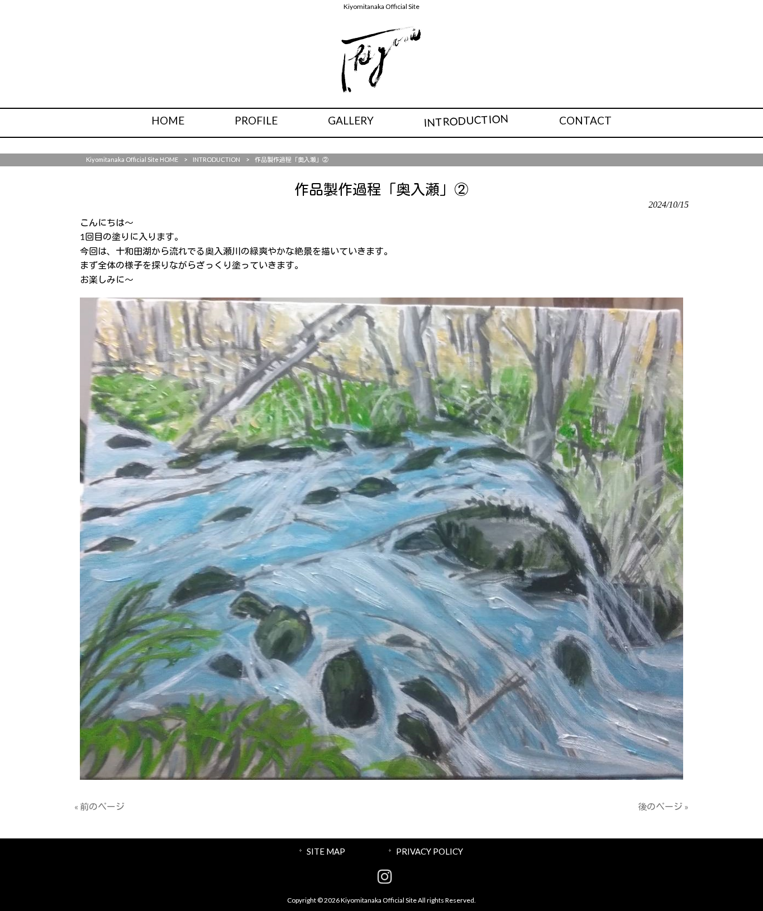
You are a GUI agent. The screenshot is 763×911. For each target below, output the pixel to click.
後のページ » (663, 806)
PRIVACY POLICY (429, 851)
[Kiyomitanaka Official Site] (381, 89)
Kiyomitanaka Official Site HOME (132, 159)
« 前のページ (99, 806)
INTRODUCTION (216, 159)
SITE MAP (326, 851)
